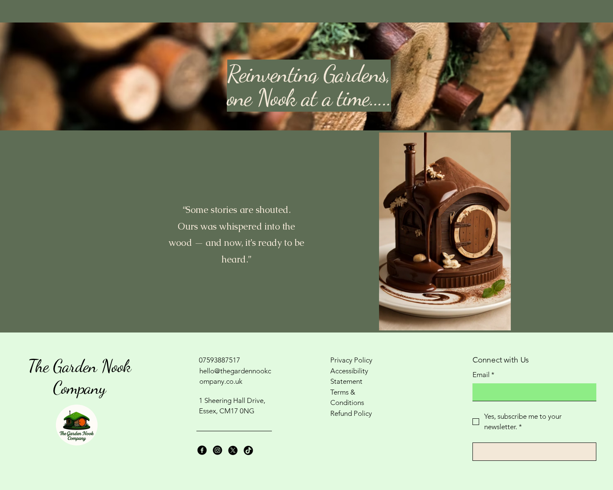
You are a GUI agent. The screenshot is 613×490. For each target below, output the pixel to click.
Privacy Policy (351, 360)
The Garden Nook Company (79, 376)
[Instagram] (217, 450)
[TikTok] (248, 450)
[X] (233, 450)
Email (483, 374)
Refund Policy (351, 413)
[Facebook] (202, 450)
